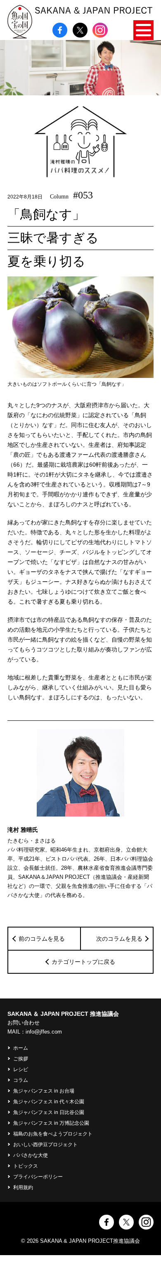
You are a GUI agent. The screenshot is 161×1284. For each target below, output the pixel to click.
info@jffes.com (44, 1032)
